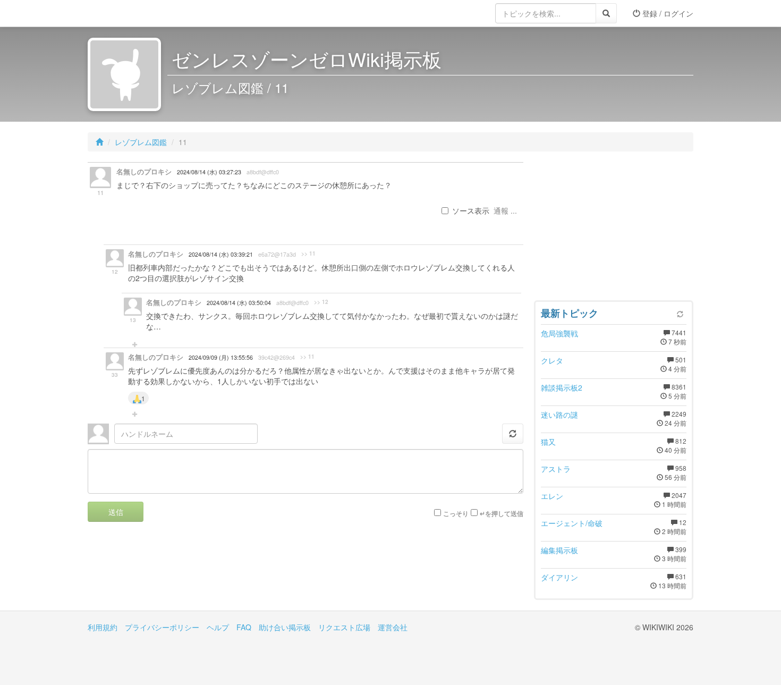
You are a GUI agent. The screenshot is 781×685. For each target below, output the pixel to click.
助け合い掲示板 (285, 627)
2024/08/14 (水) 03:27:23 (209, 172)
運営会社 (393, 627)
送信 (115, 511)
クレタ (552, 360)
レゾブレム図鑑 (141, 142)
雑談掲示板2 (561, 387)
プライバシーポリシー (162, 627)
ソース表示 (470, 210)
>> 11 (308, 253)
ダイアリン (559, 577)
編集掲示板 (559, 550)
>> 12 (321, 302)
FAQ (243, 627)
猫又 (548, 441)
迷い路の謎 (559, 414)
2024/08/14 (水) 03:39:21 (221, 254)
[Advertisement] (613, 228)
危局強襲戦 (559, 333)
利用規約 (102, 627)
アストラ (556, 468)
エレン (552, 496)
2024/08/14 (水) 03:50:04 (239, 303)
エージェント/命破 (571, 523)
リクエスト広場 (344, 627)
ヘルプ (218, 627)
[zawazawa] (130, 13)
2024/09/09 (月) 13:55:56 (221, 357)
